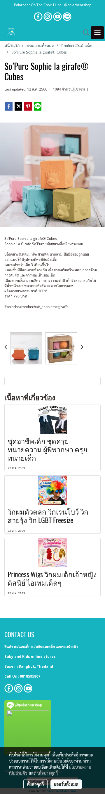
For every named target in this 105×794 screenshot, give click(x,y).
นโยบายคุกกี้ (47, 773)
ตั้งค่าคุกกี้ (35, 784)
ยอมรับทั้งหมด (66, 784)
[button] (84, 32)
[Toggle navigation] (97, 32)
